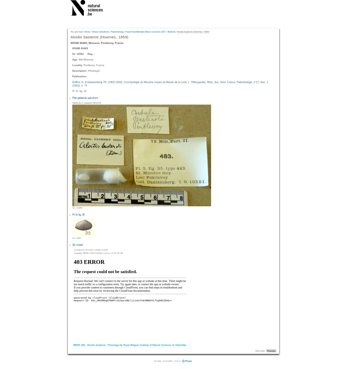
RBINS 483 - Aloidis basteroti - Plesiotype (96, 345)
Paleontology (117, 31)
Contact (177, 361)
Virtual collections (100, 31)
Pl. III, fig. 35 (78, 214)
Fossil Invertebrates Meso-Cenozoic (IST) (145, 31)
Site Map (157, 361)
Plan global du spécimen (85, 97)
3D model (77, 244)
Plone (187, 361)
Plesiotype (271, 350)
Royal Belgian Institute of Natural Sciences (147, 345)
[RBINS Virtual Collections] (88, 8)
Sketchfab (180, 345)
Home (87, 31)
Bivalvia (171, 31)
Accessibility (168, 361)
